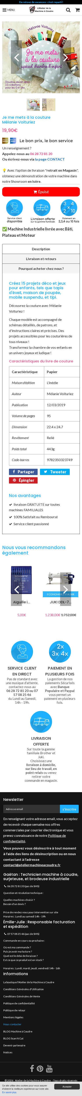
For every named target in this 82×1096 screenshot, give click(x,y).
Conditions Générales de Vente (21, 996)
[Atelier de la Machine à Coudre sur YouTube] (49, 1070)
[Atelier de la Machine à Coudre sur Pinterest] (40, 1070)
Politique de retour (14, 1010)
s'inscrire (69, 809)
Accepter (67, 1086)
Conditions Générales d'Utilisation (23, 989)
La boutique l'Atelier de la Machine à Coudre (28, 982)
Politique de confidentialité (19, 1003)
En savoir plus (9, 1092)
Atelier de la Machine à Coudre (33, 1080)
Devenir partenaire (14, 1045)
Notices (7, 1052)
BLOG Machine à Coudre (17, 1031)
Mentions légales (13, 1017)
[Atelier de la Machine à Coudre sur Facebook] (32, 1070)
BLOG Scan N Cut (13, 1038)
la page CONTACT (50, 159)
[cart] (77, 10)
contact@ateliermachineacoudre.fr (32, 865)
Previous (16, 57)
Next (65, 57)
